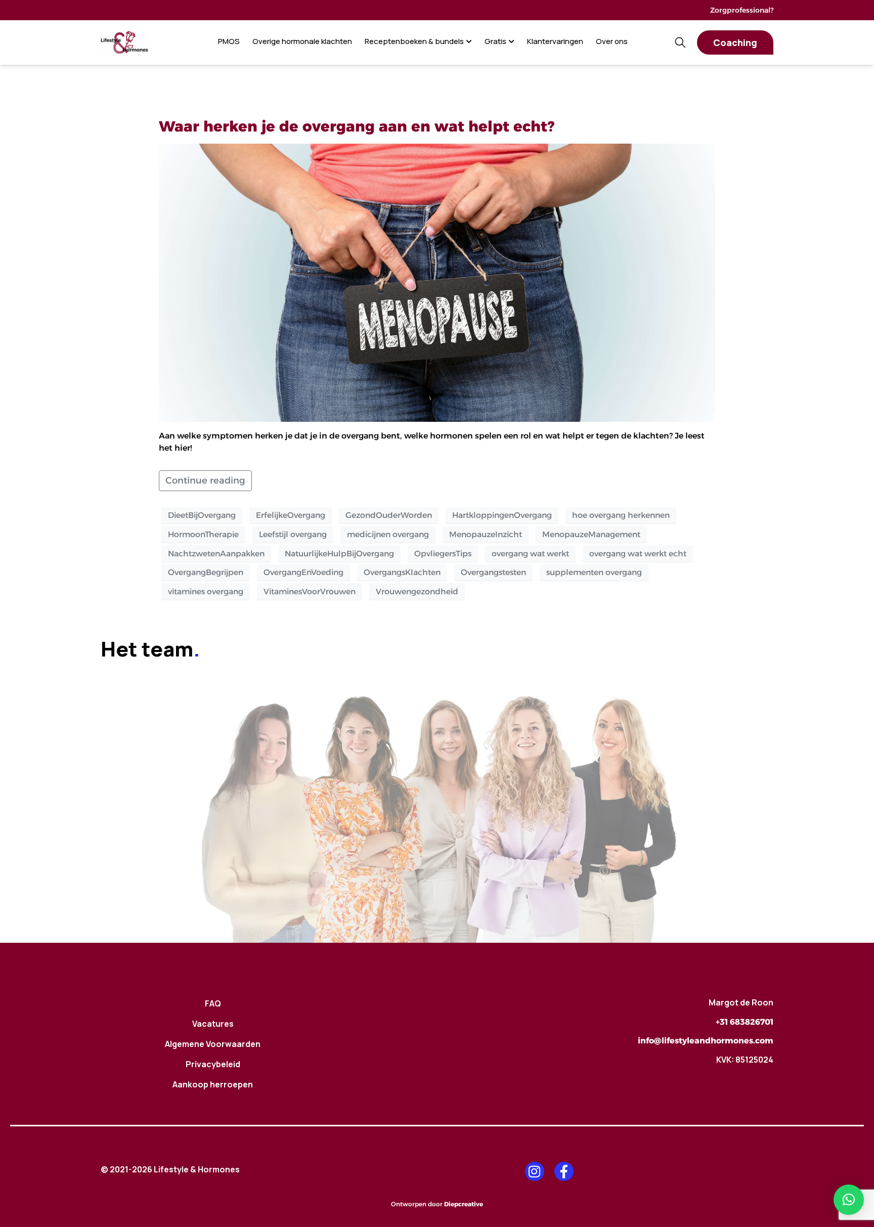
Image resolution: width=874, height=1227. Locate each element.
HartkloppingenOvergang (502, 515)
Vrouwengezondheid (417, 591)
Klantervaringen (555, 41)
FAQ (213, 1003)
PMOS (229, 41)
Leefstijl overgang (293, 534)
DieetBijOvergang (202, 515)
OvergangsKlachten (402, 572)
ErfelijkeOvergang (290, 515)
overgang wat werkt (530, 553)
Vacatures (213, 1023)
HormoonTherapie (203, 534)
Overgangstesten (493, 572)
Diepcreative (463, 1204)
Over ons (612, 41)
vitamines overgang (205, 591)
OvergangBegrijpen (205, 572)
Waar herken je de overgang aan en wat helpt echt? (356, 126)
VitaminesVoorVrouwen (310, 591)
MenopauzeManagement (591, 534)
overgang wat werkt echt (637, 553)
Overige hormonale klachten (302, 41)
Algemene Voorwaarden (212, 1043)
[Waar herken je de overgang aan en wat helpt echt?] (437, 282)
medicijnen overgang (388, 534)
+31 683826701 (744, 1022)
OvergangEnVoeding (303, 572)
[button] (849, 1200)
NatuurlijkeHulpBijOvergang (339, 553)
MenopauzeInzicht (485, 534)
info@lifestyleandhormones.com (705, 1040)
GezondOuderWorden (388, 515)
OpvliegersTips (442, 553)
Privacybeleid (213, 1064)
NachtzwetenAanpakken (216, 553)
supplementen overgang (594, 572)
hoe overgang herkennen (621, 515)
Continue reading (205, 480)
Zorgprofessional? (741, 10)
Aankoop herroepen (212, 1084)
